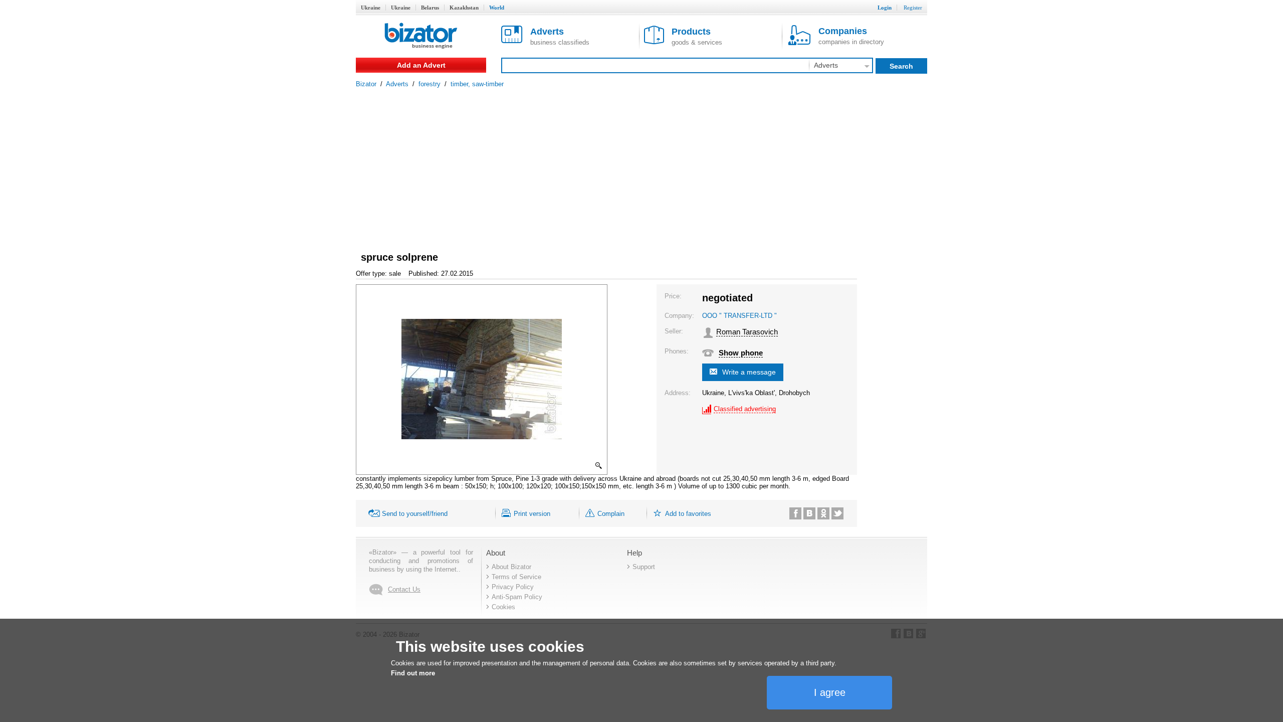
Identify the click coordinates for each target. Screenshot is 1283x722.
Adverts (397, 84)
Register (913, 8)
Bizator (366, 84)
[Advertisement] (641, 163)
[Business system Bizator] (421, 36)
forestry (429, 84)
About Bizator (511, 567)
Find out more (413, 673)
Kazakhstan (464, 8)
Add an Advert (421, 65)
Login (885, 8)
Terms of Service (516, 577)
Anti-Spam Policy (517, 597)
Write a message (749, 372)
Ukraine (370, 8)
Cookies (503, 607)
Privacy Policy (513, 587)
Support (643, 567)
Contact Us (404, 589)
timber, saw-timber (477, 84)
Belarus (430, 8)
